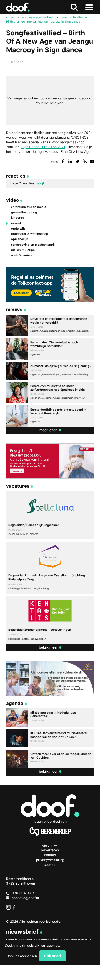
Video (12, 200)
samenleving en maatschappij (33, 244)
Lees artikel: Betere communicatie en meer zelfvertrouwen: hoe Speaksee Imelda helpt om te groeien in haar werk (50, 392)
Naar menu (89, 7)
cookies (53, 945)
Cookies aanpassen (21, 956)
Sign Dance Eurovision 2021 (43, 147)
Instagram (8, 907)
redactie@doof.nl (25, 898)
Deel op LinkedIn (70, 161)
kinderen (17, 218)
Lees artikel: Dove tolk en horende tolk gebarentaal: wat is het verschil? (50, 325)
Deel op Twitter (78, 161)
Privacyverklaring (50, 860)
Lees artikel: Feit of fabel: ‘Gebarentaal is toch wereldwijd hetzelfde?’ (50, 348)
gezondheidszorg (24, 212)
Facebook (15, 907)
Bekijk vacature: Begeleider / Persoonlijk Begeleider (50, 515)
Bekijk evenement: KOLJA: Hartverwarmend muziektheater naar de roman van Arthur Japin (50, 738)
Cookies (50, 864)
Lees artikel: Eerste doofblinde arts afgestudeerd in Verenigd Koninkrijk (50, 416)
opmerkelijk (19, 239)
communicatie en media (28, 207)
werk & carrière (21, 255)
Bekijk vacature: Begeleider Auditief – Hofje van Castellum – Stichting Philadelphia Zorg (50, 568)
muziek (16, 223)
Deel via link (85, 161)
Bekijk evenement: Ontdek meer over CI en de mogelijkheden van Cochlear (50, 759)
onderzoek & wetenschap (29, 234)
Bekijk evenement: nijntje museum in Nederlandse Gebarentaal (50, 717)
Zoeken (74, 7)
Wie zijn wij (50, 845)
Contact (50, 855)
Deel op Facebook (63, 161)
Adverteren (50, 850)
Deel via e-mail (92, 161)
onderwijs (18, 228)
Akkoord (52, 955)
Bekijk (40, 183)
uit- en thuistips (23, 250)
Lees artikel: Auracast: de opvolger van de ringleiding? (50, 371)
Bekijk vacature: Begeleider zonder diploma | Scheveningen (50, 620)
